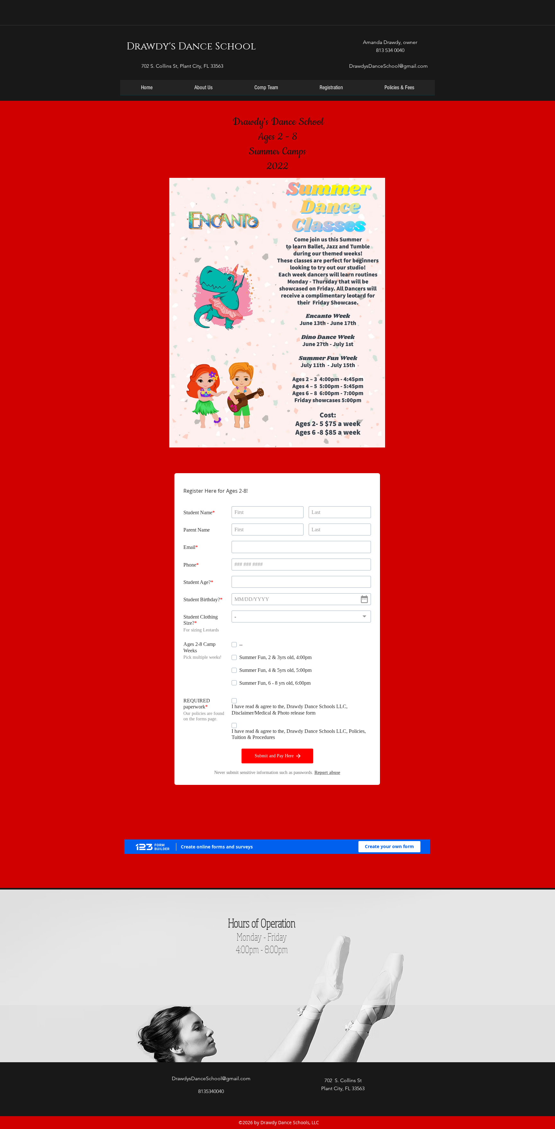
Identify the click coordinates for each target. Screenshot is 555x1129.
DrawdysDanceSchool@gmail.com (388, 66)
